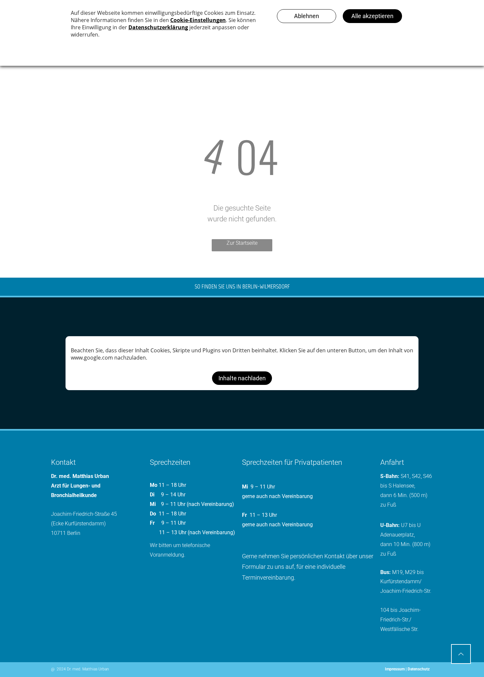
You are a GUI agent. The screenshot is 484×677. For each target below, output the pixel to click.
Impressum (395, 669)
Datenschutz (419, 669)
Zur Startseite (242, 243)
